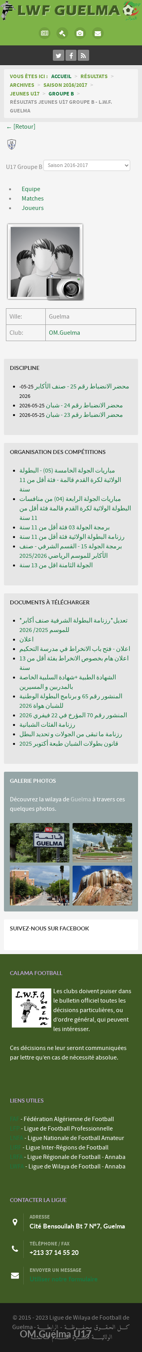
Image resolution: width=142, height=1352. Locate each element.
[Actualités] (44, 33)
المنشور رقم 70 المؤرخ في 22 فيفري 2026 (73, 715)
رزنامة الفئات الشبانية (47, 724)
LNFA (16, 1138)
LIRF (15, 1147)
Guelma (81, 799)
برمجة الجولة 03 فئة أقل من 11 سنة (64, 527)
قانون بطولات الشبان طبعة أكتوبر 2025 (68, 743)
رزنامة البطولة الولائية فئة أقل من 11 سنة (72, 536)
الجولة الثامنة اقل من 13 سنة (56, 565)
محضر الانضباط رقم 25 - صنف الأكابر (82, 386)
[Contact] (97, 33)
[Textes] (62, 33)
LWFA (17, 1166)
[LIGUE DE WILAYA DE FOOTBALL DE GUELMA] (71, 9)
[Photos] (80, 33)
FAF (14, 1119)
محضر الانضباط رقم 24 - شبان (84, 405)
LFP (15, 1128)
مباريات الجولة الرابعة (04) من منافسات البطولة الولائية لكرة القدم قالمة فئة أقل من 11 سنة (75, 508)
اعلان (26, 639)
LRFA (16, 1157)
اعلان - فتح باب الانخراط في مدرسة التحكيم (74, 649)
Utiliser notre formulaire (64, 1279)
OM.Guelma (64, 332)
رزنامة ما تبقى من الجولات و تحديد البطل (70, 734)
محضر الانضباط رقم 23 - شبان (84, 414)
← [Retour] (21, 126)
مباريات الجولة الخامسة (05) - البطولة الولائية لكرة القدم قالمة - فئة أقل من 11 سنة (70, 480)
